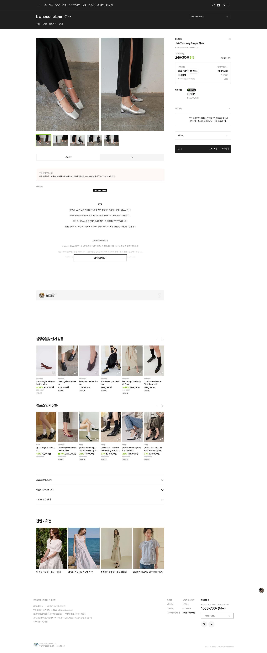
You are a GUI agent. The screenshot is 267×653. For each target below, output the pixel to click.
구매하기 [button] (225, 149)
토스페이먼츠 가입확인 (40, 622)
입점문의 (186, 604)
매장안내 (170, 604)
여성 (64, 5)
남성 (57, 5)
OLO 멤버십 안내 (173, 613)
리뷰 (131, 157)
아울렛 (109, 5)
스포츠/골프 (74, 5)
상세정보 (68, 157)
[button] (53, 372)
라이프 (100, 5)
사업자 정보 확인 (189, 600)
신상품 (92, 5)
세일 (51, 5)
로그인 (169, 600)
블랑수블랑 (178, 39)
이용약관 (170, 608)
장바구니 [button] (213, 149)
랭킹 (84, 5)
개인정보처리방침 (189, 613)
